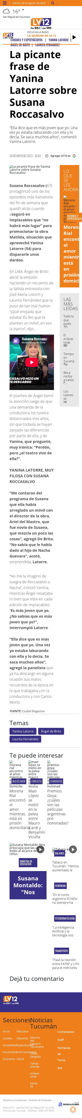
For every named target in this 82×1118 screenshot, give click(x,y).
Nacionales (10, 1052)
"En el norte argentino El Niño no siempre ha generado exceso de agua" (64, 902)
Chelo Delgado (35, 1055)
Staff (61, 1040)
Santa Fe (33, 1085)
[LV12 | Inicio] (77, 1019)
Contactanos (66, 1032)
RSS (60, 1068)
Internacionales (26, 1052)
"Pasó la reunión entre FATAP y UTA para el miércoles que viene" (65, 966)
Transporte (61, 951)
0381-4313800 (46, 1110)
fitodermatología (65, 918)
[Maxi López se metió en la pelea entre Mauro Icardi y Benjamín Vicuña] (35, 786)
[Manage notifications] (73, 1110)
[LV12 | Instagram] (64, 1006)
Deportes (22, 1038)
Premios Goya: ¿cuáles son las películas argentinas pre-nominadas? (57, 807)
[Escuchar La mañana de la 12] (74, 37)
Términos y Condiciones (15, 1100)
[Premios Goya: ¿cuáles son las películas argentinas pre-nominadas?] (53, 786)
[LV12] (11, 1004)
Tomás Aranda (34, 1065)
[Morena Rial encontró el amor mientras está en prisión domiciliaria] (16, 786)
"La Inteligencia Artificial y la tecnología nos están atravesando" (63, 935)
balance (59, 853)
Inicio (6, 1031)
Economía (9, 1059)
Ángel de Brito (51, 731)
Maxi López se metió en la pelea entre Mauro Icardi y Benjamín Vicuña (36, 813)
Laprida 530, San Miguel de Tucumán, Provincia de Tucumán (29, 1109)
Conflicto (36, 781)
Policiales (22, 1031)
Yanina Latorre (23, 731)
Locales (7, 1038)
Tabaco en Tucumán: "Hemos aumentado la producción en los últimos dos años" (65, 870)
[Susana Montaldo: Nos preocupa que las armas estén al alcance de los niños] (28, 857)
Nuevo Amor (18, 781)
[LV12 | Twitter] (71, 999)
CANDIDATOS (56, 781)
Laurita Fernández (25, 739)
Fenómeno (60, 885)
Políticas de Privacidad (40, 1100)
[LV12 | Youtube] (71, 1006)
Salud (20, 1059)
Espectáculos (25, 1045)
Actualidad (10, 1045)
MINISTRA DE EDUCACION (26, 862)
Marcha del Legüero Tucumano (37, 1042)
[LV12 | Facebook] (64, 999)
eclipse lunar (34, 1075)
